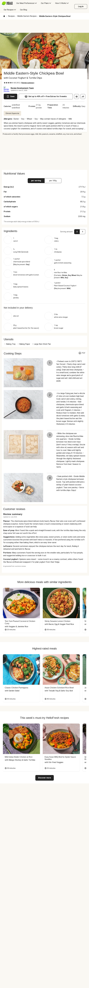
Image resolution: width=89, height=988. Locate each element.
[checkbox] (5, 83)
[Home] (4, 16)
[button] (44, 231)
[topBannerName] (44, 26)
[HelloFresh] (7, 3)
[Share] (82, 96)
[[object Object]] (76, 96)
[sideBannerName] (44, 152)
